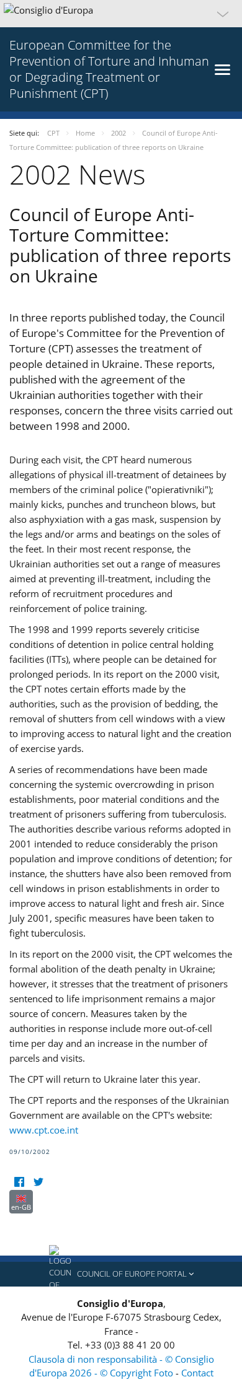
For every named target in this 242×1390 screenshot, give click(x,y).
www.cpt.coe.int (43, 1130)
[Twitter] (38, 1182)
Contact (197, 1372)
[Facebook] (19, 1182)
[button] (121, 13)
